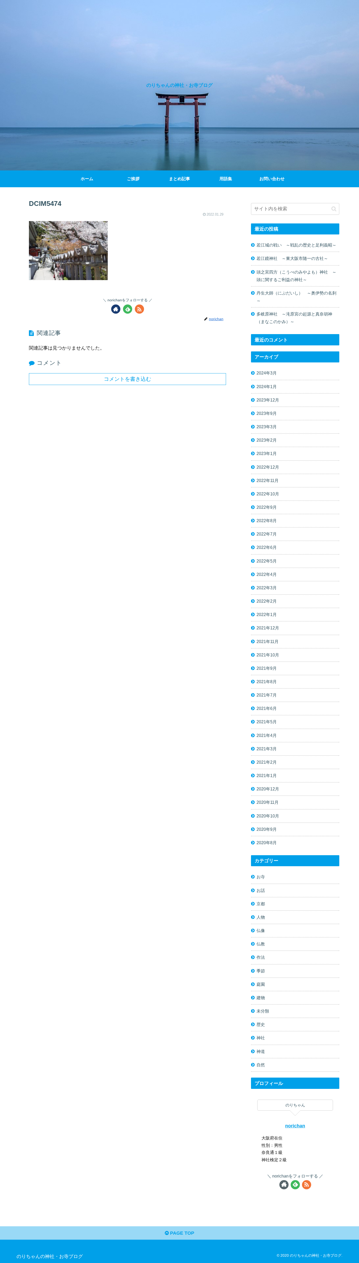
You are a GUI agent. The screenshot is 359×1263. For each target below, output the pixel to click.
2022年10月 (268, 493)
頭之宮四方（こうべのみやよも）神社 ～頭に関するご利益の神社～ (296, 276)
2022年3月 (267, 587)
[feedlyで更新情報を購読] (127, 309)
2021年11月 (268, 641)
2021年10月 (268, 654)
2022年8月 (267, 520)
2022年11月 (268, 480)
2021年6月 (267, 708)
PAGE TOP (181, 1233)
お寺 (261, 876)
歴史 (261, 1024)
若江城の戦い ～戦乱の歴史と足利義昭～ (296, 245)
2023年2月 (267, 440)
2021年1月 (267, 775)
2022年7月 (267, 534)
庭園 (261, 984)
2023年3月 (267, 426)
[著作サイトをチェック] (115, 309)
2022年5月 (267, 561)
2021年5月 (267, 721)
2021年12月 (268, 627)
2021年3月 (267, 748)
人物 (261, 917)
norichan (295, 1125)
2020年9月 (267, 829)
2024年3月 (267, 373)
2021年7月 (267, 695)
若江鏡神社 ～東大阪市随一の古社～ (292, 258)
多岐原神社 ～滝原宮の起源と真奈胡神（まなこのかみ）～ (294, 318)
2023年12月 (268, 400)
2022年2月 (267, 601)
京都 (261, 903)
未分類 (263, 1011)
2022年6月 (267, 547)
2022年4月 (267, 574)
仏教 (261, 943)
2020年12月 (268, 788)
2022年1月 (267, 614)
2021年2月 (267, 762)
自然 (261, 1064)
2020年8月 (267, 842)
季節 (261, 970)
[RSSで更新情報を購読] (139, 309)
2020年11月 (268, 802)
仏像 (261, 930)
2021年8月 (267, 681)
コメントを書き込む (127, 379)
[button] (334, 209)
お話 (261, 890)
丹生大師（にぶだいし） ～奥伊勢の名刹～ (296, 297)
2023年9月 (267, 413)
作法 (261, 957)
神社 (261, 1037)
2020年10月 (268, 816)
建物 (261, 997)
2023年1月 (267, 453)
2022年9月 (267, 507)
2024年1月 (267, 386)
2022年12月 (268, 467)
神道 (261, 1051)
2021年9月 (267, 668)
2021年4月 (267, 735)
